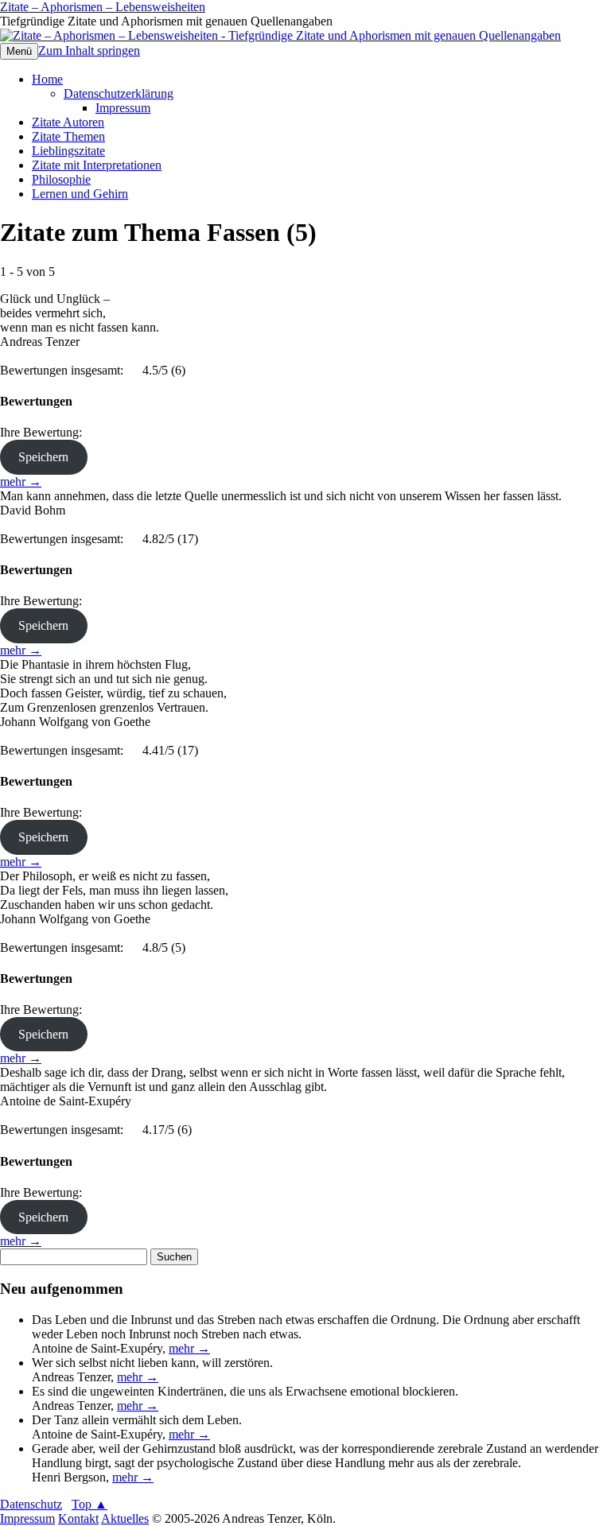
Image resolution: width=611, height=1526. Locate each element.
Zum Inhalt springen (89, 50)
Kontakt (78, 1518)
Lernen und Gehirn (80, 193)
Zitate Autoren (68, 122)
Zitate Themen (68, 136)
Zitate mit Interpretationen (97, 165)
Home (47, 79)
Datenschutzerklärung (118, 93)
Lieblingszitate (68, 150)
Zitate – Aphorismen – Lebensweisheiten (102, 7)
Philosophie (61, 179)
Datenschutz (31, 1504)
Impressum (122, 108)
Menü (19, 51)
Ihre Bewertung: (44, 432)
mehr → (20, 481)
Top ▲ (89, 1504)
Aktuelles (125, 1518)
